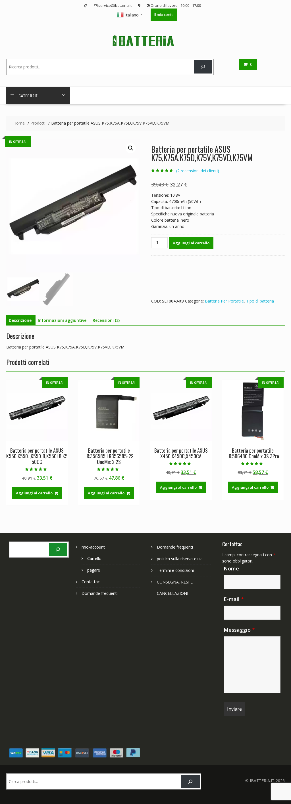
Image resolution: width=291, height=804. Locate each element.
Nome (231, 568)
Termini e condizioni (175, 570)
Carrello (94, 558)
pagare (93, 570)
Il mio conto (164, 14)
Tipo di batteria (260, 301)
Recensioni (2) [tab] (106, 320)
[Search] (203, 67)
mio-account (93, 547)
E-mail (234, 599)
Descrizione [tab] (20, 320)
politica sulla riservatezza (180, 558)
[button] (131, 148)
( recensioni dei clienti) (197, 170)
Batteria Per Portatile (224, 301)
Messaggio (239, 629)
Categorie (28, 95)
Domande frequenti (100, 593)
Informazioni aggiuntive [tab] (62, 320)
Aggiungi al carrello (191, 242)
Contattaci (91, 581)
